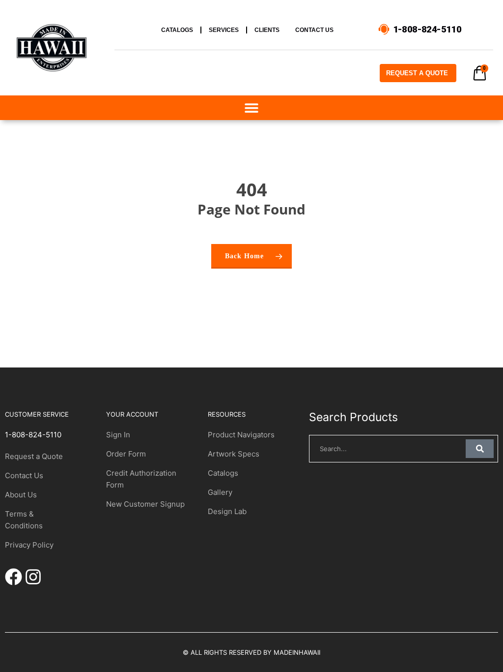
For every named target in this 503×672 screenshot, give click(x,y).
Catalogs (223, 473)
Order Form (126, 453)
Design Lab (227, 511)
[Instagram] (33, 576)
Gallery (220, 492)
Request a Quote (34, 456)
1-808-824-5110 (33, 434)
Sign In (118, 434)
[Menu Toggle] (251, 107)
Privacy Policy (29, 545)
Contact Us (24, 475)
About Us (21, 494)
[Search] (480, 448)
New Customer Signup (145, 504)
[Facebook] (13, 576)
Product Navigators (241, 434)
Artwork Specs (233, 453)
